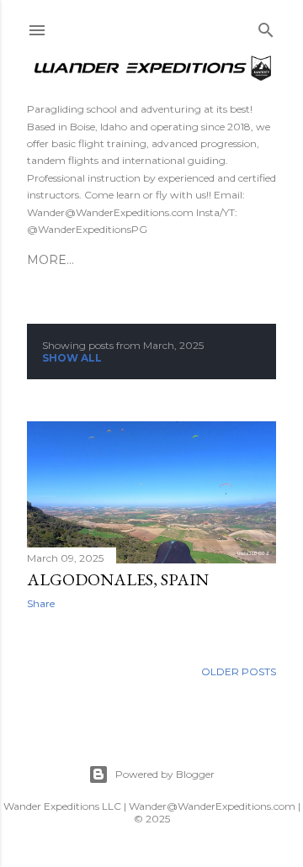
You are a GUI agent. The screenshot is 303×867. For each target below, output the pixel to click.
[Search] (266, 26)
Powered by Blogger (165, 774)
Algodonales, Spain (118, 579)
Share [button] (41, 603)
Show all (72, 358)
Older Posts (238, 671)
